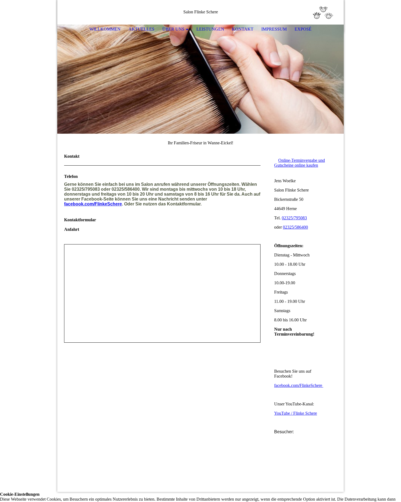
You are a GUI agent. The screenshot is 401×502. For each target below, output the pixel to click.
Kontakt (242, 29)
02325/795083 (294, 218)
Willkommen (105, 29)
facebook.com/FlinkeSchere (93, 204)
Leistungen (210, 29)
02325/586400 (295, 227)
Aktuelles (141, 29)
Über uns (173, 29)
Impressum (274, 29)
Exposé (303, 29)
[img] (323, 12)
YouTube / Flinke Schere (295, 413)
